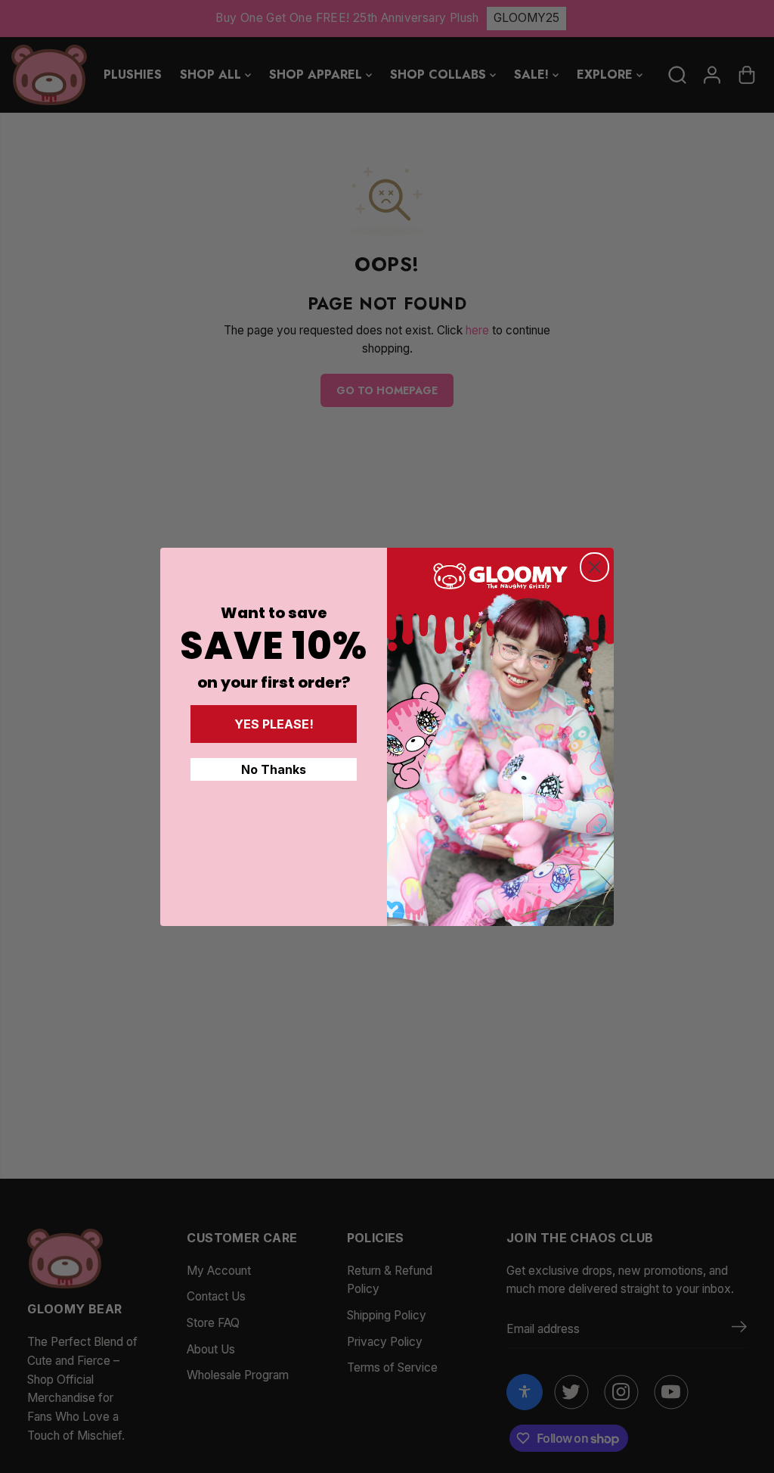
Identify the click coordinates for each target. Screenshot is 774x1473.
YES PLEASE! (274, 724)
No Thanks (273, 769)
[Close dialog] (594, 567)
